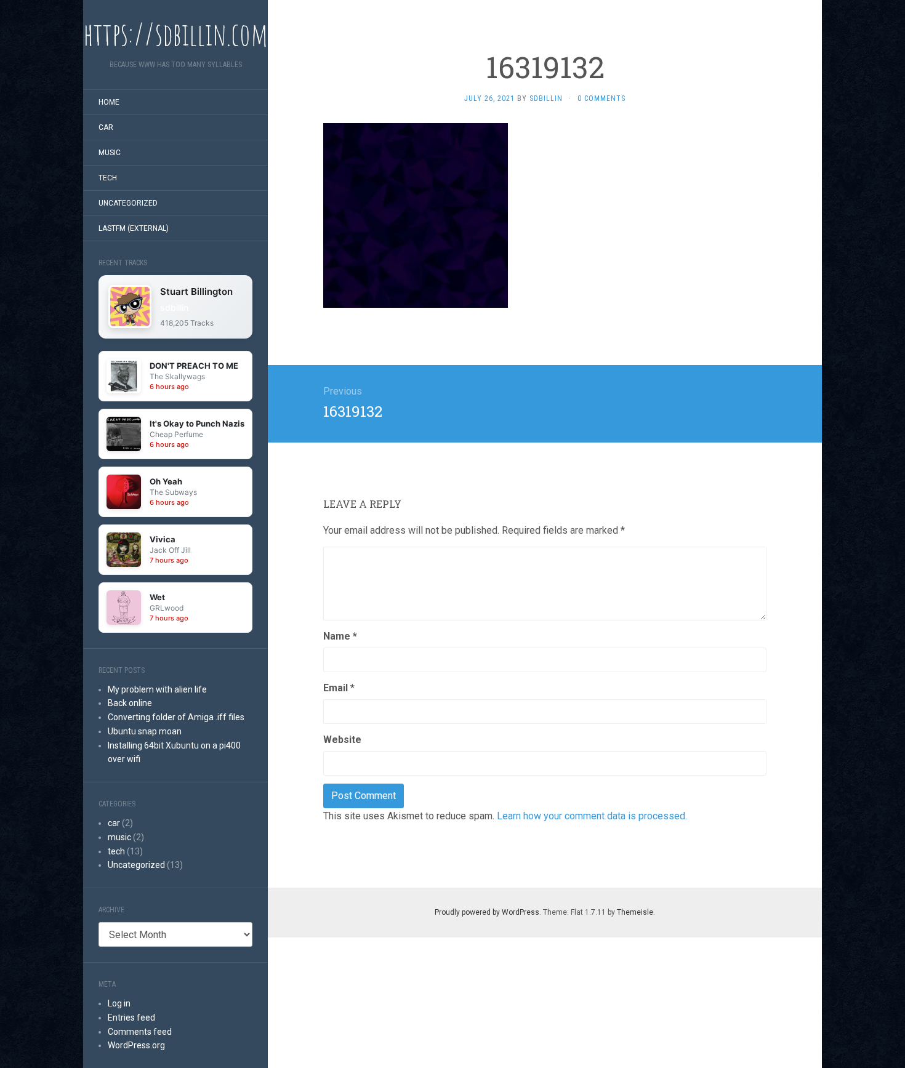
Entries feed (131, 1017)
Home (109, 102)
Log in (119, 1003)
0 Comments (601, 98)
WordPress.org (136, 1045)
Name (340, 636)
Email (339, 688)
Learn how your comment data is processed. (592, 816)
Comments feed (140, 1032)
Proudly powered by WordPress (487, 912)
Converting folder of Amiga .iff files (176, 717)
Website (342, 739)
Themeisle (635, 912)
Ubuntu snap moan (145, 731)
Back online (130, 703)
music (110, 152)
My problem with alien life (157, 689)
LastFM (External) (134, 228)
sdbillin (174, 307)
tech (108, 178)
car (106, 127)
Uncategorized (128, 203)
